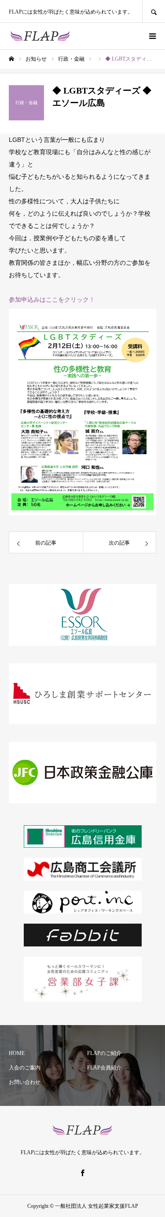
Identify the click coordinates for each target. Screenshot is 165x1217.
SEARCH (153, 11)
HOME (17, 1053)
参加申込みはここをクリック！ (52, 299)
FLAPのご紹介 (104, 1053)
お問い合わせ (24, 1082)
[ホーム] (11, 59)
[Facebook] (82, 1172)
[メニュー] (152, 36)
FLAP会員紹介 (104, 1068)
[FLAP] (40, 36)
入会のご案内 (24, 1068)
